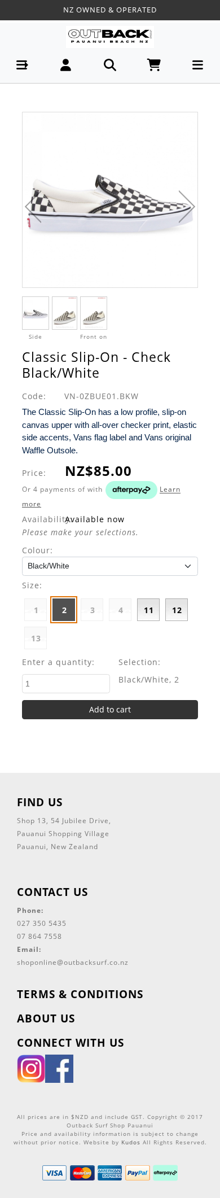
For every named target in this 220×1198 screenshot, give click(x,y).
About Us (46, 1018)
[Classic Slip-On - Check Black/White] (110, 200)
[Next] (187, 206)
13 (36, 638)
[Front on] (94, 313)
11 (149, 610)
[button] (22, 65)
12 (177, 610)
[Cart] (154, 65)
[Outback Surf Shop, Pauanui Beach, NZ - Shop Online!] (110, 36)
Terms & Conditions (80, 994)
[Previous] (33, 206)
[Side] (36, 313)
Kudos (130, 1142)
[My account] (66, 65)
